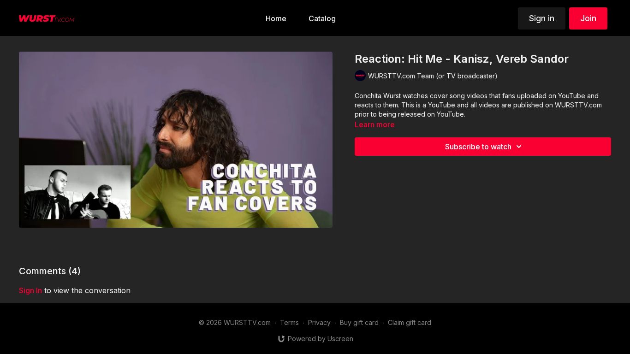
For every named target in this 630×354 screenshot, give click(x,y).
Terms (289, 322)
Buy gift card (359, 322)
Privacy (319, 322)
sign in (30, 290)
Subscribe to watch (478, 146)
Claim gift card (409, 322)
